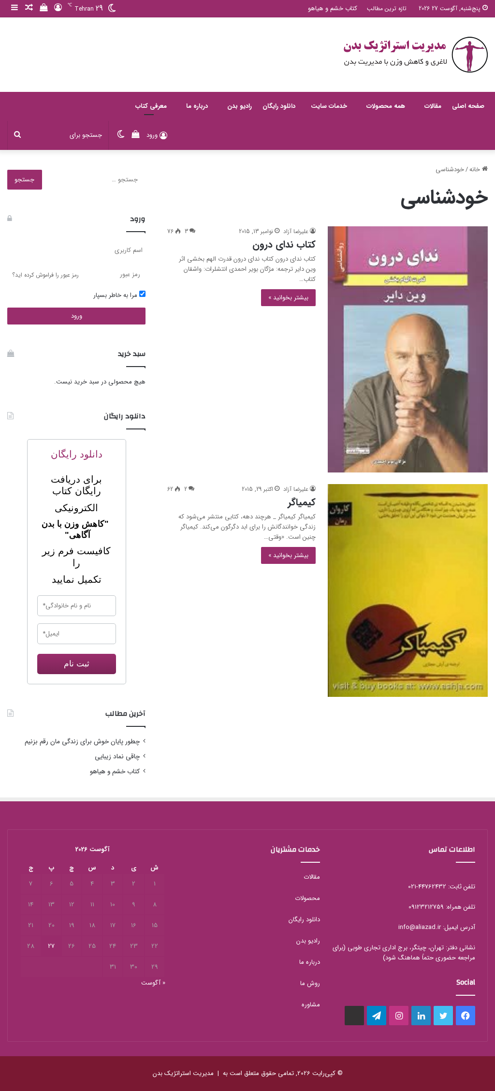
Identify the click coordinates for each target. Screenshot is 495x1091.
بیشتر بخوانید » (288, 298)
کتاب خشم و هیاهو (332, 8)
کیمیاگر (302, 502)
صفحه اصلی (468, 106)
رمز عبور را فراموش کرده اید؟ (45, 275)
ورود (76, 316)
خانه (475, 169)
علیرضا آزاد (295, 231)
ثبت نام (76, 663)
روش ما (310, 983)
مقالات (432, 106)
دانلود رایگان (278, 106)
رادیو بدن (239, 106)
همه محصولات (385, 106)
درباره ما (197, 106)
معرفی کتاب (151, 106)
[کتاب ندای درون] (408, 349)
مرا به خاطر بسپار (116, 295)
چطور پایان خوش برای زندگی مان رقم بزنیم (82, 742)
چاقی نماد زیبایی (117, 757)
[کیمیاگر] (408, 590)
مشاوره (311, 1005)
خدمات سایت (329, 106)
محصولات (307, 898)
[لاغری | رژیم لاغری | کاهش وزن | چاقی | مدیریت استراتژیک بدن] (415, 55)
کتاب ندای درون (284, 244)
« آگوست (153, 983)
